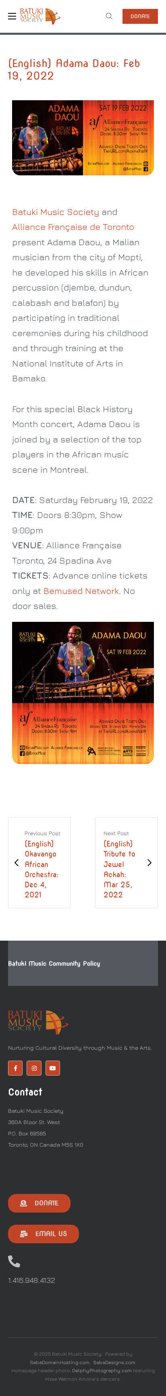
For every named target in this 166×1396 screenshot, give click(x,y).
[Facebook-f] (15, 1068)
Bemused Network (81, 590)
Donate (140, 16)
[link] (55, 212)
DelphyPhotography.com (102, 1370)
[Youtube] (53, 1068)
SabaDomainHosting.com (59, 1362)
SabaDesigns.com (114, 1362)
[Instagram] (34, 1068)
